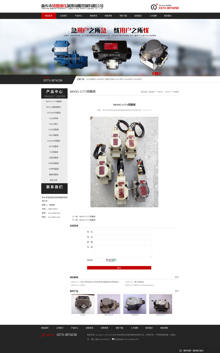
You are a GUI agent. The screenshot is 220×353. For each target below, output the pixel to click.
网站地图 (164, 328)
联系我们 (168, 16)
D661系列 (119, 79)
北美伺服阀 (53, 158)
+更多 (176, 277)
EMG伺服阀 (53, 135)
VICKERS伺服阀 (53, 113)
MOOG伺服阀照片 (53, 107)
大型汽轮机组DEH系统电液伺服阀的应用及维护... (95, 282)
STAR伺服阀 (53, 130)
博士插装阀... (135, 282)
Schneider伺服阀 (53, 141)
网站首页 (48, 16)
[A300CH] (134, 304)
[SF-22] (83, 304)
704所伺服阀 (54, 169)
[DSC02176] (108, 304)
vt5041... (78, 285)
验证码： (90, 260)
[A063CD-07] (160, 304)
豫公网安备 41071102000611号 (126, 339)
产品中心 (78, 16)
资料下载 (123, 16)
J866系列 (100, 79)
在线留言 (138, 16)
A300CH (134, 315)
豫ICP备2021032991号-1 (100, 339)
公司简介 (63, 16)
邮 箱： (90, 242)
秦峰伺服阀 (53, 175)
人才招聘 (153, 16)
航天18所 (53, 180)
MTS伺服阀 (53, 146)
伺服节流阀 (109, 79)
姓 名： (90, 232)
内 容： (90, 247)
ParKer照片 (53, 124)
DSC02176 (109, 315)
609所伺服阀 (54, 163)
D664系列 (137, 79)
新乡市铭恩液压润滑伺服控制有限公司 (128, 335)
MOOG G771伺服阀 (54, 101)
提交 (119, 268)
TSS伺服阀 (53, 152)
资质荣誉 (108, 16)
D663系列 (128, 79)
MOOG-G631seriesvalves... (140, 285)
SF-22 (83, 315)
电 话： (90, 237)
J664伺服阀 (90, 79)
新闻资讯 (93, 16)
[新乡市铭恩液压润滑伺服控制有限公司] (72, 8)
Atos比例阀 (53, 118)
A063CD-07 (160, 315)
